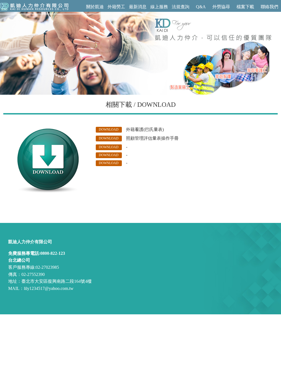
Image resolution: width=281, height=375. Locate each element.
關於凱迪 (95, 6)
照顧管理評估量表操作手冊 (152, 138)
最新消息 (138, 6)
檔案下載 (245, 6)
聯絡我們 (269, 6)
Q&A (201, 6)
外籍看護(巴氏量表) (145, 129)
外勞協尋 (221, 6)
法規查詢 (180, 6)
